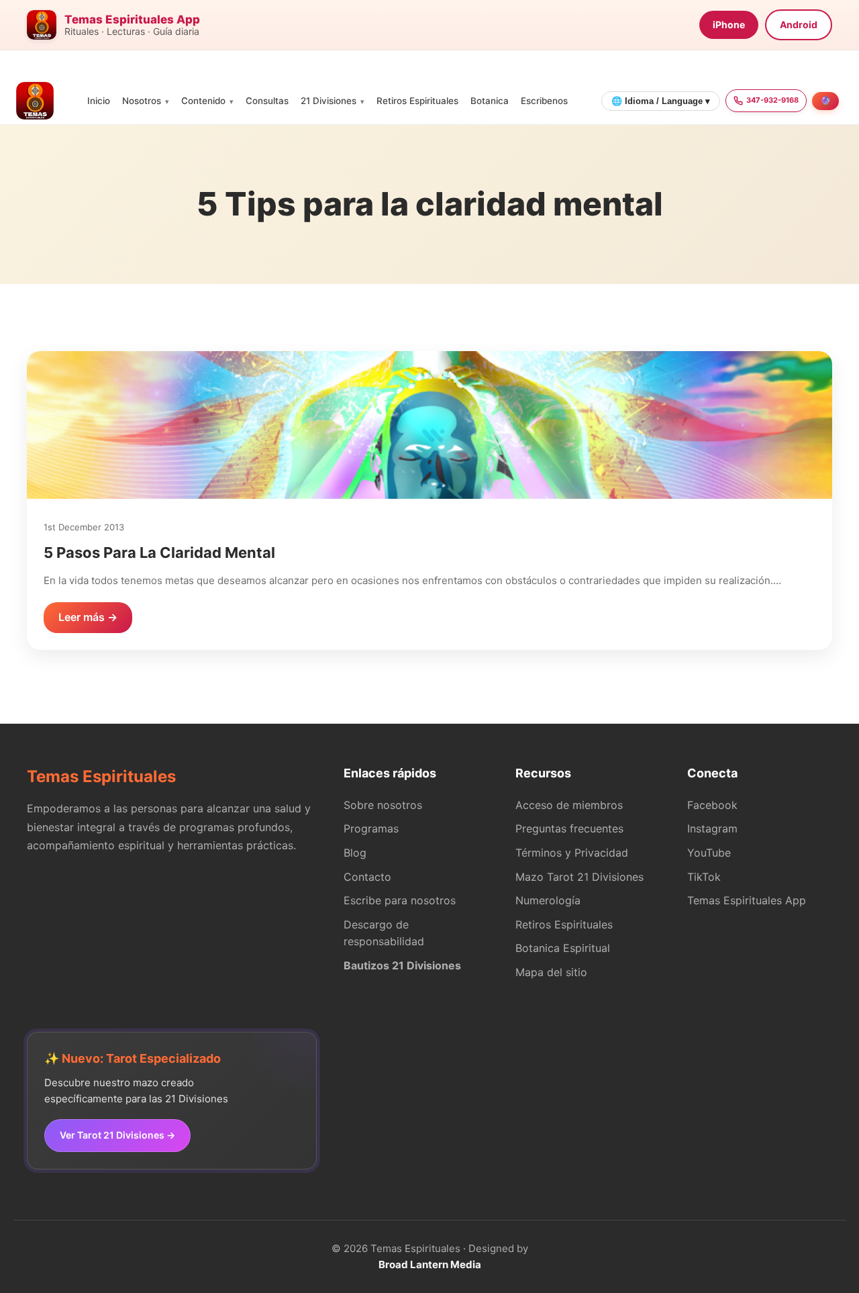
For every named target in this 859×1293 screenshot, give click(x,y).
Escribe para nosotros (400, 900)
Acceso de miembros (569, 805)
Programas (371, 828)
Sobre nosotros (383, 805)
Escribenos (544, 100)
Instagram (712, 828)
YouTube (709, 852)
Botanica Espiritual (562, 948)
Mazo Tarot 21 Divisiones (579, 876)
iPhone (729, 24)
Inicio (98, 100)
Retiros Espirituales (417, 100)
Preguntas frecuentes (569, 828)
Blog (355, 852)
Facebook (712, 805)
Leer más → (87, 617)
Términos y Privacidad (571, 852)
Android (798, 24)
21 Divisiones (328, 100)
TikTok (704, 876)
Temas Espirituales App (746, 900)
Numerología (547, 900)
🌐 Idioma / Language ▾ (660, 101)
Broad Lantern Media (429, 1264)
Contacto (367, 876)
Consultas (267, 100)
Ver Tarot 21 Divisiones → (117, 1135)
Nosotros (141, 100)
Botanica (489, 100)
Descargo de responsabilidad (384, 933)
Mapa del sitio (551, 972)
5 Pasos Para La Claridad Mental (159, 552)
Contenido (203, 100)
